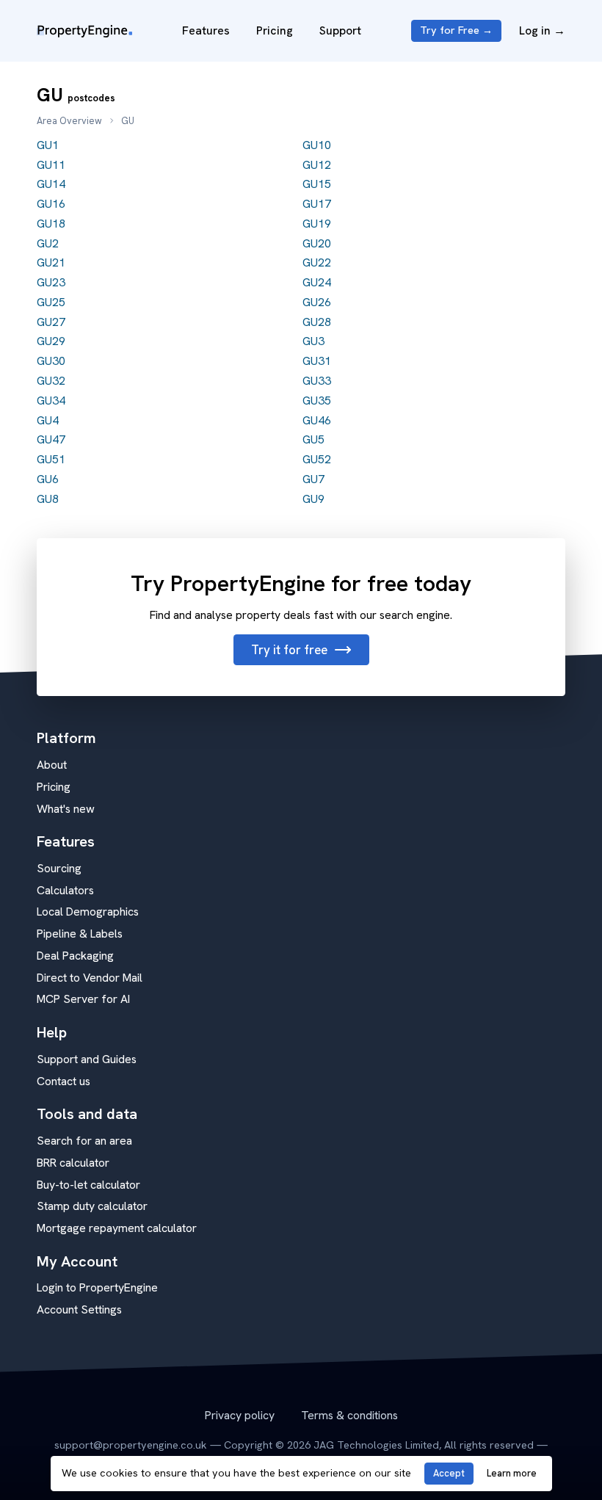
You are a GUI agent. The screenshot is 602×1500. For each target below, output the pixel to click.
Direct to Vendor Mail (89, 977)
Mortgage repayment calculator (117, 1228)
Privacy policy (240, 1415)
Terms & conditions (349, 1415)
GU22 (316, 262)
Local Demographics (88, 911)
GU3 (313, 341)
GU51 (51, 459)
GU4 (48, 420)
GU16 (51, 203)
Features (206, 30)
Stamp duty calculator (92, 1206)
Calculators (65, 890)
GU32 (51, 380)
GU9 (313, 499)
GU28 (316, 322)
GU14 (51, 184)
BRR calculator (73, 1162)
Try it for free (289, 650)
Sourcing (59, 868)
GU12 (316, 165)
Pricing (274, 30)
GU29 (51, 341)
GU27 (51, 322)
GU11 (51, 165)
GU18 (51, 223)
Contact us (63, 1081)
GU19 (316, 223)
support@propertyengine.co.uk (130, 1445)
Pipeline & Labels (80, 933)
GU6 (48, 479)
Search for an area (84, 1140)
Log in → (542, 30)
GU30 (51, 361)
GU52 (316, 459)
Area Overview (69, 121)
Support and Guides (87, 1059)
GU (127, 121)
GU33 (316, 380)
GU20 (316, 243)
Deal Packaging (75, 955)
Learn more (512, 1473)
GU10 (316, 145)
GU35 (316, 400)
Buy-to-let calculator (88, 1184)
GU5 (313, 439)
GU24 (316, 282)
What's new (66, 808)
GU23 (51, 282)
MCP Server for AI (83, 999)
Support (340, 30)
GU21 (51, 262)
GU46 (316, 420)
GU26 (316, 302)
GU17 (316, 203)
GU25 (51, 302)
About (52, 764)
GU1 (48, 145)
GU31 (316, 361)
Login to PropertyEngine (97, 1287)
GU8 (48, 499)
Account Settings (79, 1309)
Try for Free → (456, 30)
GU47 (51, 439)
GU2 (48, 243)
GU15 (316, 184)
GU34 (51, 400)
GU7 (313, 479)
